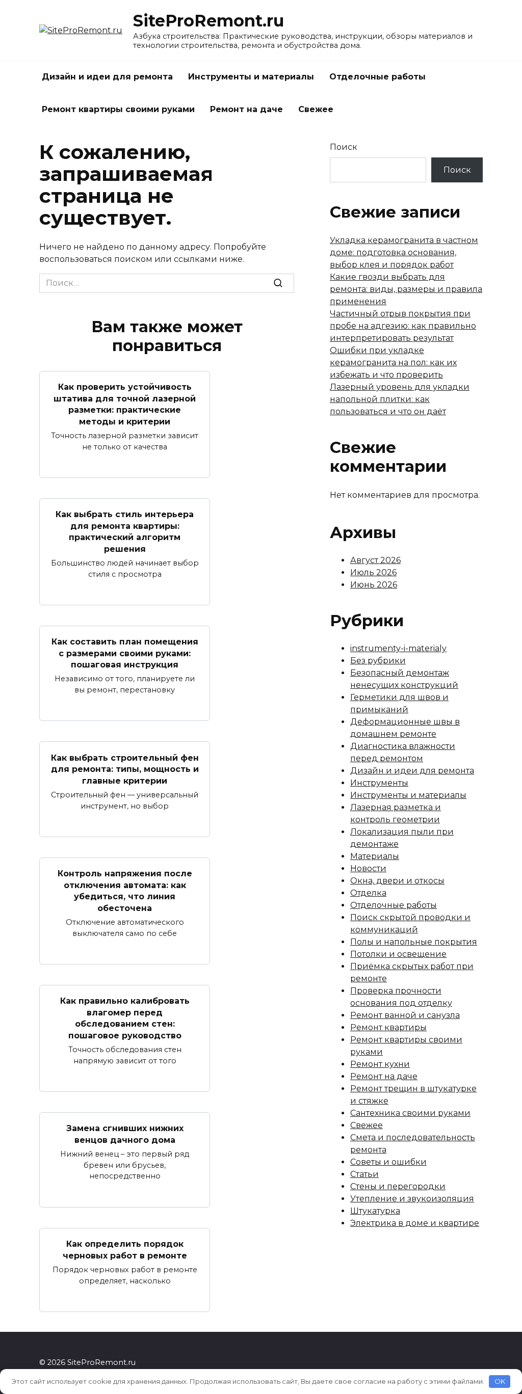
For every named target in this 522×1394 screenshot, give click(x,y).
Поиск (343, 147)
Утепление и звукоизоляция (412, 1198)
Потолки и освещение (398, 954)
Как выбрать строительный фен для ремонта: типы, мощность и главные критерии (125, 769)
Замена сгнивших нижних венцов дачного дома (125, 1133)
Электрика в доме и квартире (414, 1223)
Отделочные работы (377, 77)
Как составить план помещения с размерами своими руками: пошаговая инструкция (124, 653)
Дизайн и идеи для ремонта (107, 77)
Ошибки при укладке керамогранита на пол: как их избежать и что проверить (393, 362)
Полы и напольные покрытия (413, 942)
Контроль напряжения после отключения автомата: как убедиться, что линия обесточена (125, 891)
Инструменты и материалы (251, 77)
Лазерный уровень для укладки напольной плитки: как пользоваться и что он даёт (399, 399)
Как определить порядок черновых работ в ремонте (125, 1249)
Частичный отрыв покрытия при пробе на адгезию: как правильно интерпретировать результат (403, 326)
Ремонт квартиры (388, 1027)
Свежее (315, 109)
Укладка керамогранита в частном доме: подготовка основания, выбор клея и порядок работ (404, 252)
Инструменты (379, 783)
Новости (368, 868)
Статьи (364, 1174)
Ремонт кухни (380, 1064)
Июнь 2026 (373, 584)
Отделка (368, 893)
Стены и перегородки (398, 1186)
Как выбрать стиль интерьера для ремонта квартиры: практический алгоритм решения (125, 531)
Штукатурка (375, 1211)
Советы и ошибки (388, 1162)
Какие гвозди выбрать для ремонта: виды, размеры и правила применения (406, 289)
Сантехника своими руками (410, 1113)
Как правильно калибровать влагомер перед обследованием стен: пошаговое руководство (125, 1018)
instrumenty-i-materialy (398, 648)
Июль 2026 (373, 572)
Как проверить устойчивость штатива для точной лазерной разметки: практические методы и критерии (125, 404)
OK (499, 1381)
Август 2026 (375, 560)
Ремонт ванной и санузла (405, 1015)
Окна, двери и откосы (397, 881)
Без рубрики (378, 660)
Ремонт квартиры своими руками (118, 109)
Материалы (374, 856)
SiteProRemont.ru (208, 21)
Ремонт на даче (246, 109)
